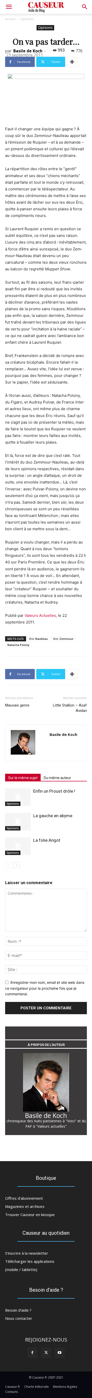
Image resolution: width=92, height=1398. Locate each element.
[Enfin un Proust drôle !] (18, 797)
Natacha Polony (18, 645)
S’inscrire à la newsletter (26, 1253)
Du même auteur (57, 778)
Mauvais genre (17, 705)
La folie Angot (46, 840)
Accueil (10, 19)
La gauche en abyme (52, 815)
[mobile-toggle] (9, 7)
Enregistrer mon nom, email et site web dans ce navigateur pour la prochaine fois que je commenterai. (44, 988)
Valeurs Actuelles (40, 615)
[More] (72, 62)
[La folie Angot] (18, 846)
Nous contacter (18, 1318)
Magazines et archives (24, 1206)
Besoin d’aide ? (18, 1310)
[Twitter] (46, 1353)
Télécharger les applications (29, 1261)
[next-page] (16, 865)
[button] (85, 7)
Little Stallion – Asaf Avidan (70, 708)
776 (79, 51)
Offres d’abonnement (24, 1198)
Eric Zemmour (63, 639)
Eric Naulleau (38, 639)
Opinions (26, 19)
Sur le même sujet (23, 778)
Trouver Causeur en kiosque (30, 1214)
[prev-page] (8, 865)
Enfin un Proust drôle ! (54, 791)
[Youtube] (60, 1353)
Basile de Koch (27, 51)
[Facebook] (32, 1353)
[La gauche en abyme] (18, 821)
